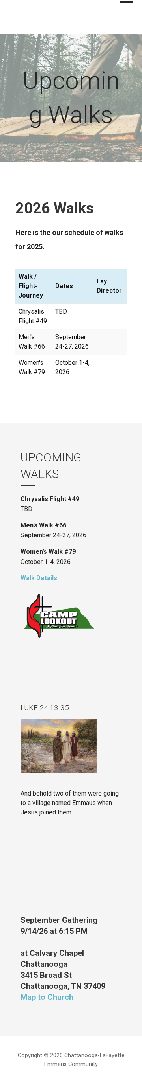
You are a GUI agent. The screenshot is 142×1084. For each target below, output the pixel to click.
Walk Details (39, 578)
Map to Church (47, 997)
